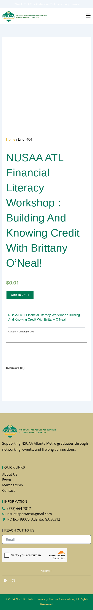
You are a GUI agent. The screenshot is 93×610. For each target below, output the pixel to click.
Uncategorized (26, 331)
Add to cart (20, 295)
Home (10, 139)
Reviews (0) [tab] (15, 368)
